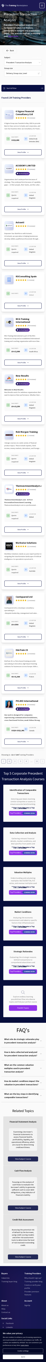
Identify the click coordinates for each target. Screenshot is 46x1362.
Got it (23, 1357)
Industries (5, 1278)
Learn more (25, 1345)
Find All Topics (23, 1008)
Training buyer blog (9, 1281)
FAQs (3, 1309)
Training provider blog (33, 1281)
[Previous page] (3, 761)
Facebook (10, 1323)
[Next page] (42, 761)
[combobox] (23, 62)
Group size (8, 68)
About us (4, 1305)
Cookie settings (23, 1351)
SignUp (27, 1305)
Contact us (5, 1312)
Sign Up (16, 807)
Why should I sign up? (33, 1278)
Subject (7, 57)
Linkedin (9, 1327)
